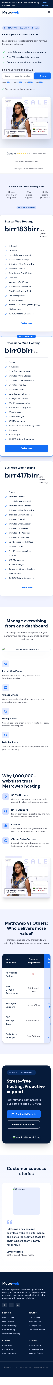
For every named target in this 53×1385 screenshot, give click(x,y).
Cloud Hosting (8, 1329)
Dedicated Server (37, 1329)
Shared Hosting (9, 1325)
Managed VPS (35, 1325)
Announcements (9, 1353)
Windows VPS (35, 1321)
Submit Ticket (35, 1345)
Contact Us (7, 1349)
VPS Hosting (34, 1317)
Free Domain (8, 1321)
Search (42, 75)
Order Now (26, 323)
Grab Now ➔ (45, 4)
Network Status (36, 1353)
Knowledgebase (36, 1349)
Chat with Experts (23, 1114)
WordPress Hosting (11, 1333)
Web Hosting (8, 1317)
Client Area (7, 1345)
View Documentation (23, 1124)
